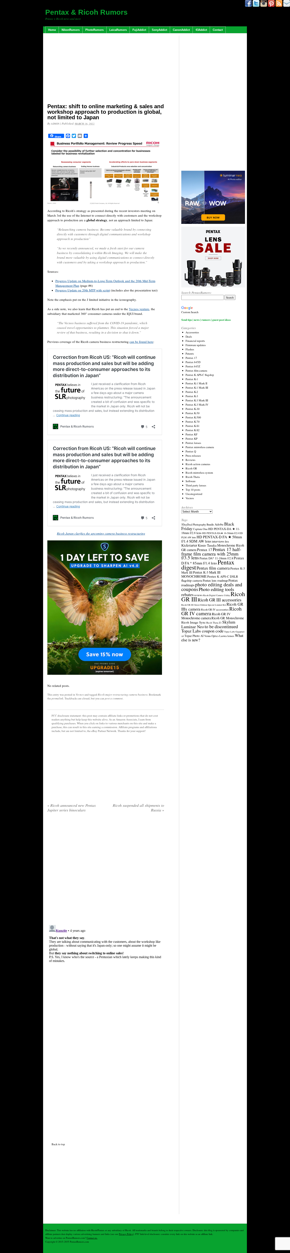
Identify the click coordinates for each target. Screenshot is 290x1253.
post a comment (114, 698)
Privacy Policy (126, 1234)
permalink (57, 698)
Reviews (190, 460)
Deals (189, 336)
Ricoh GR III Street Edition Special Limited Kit (203, 604)
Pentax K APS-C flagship (200, 375)
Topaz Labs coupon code (202, 631)
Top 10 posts (193, 490)
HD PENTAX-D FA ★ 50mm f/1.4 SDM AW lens (211, 539)
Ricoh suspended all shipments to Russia (138, 808)
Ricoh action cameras (198, 464)
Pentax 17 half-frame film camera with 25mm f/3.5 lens (211, 553)
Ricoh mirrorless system (199, 472)
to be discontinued (221, 626)
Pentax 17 (191, 358)
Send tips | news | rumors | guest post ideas (206, 320)
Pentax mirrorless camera (200, 447)
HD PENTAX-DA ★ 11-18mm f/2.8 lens (210, 531)
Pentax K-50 (193, 413)
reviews (198, 595)
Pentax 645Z (193, 366)
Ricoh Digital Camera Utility (216, 595)
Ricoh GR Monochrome (227, 618)
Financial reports (195, 341)
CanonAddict (181, 29)
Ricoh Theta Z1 (214, 622)
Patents (190, 353)
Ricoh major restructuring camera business (123, 694)
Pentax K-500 (193, 417)
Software (191, 481)
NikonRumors (71, 29)
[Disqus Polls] (105, 870)
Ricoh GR (191, 468)
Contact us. (92, 1237)
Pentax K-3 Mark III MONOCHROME (200, 574)
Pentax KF (191, 434)
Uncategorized (194, 494)
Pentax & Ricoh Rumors (86, 12)
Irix (227, 541)
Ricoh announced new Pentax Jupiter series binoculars (71, 808)
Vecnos (80, 694)
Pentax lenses (193, 443)
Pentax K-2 (192, 392)
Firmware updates (196, 345)
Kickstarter (189, 545)
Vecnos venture (139, 309)
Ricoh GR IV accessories (215, 609)
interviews (218, 541)
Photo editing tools (216, 589)
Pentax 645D (193, 362)
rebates (187, 594)
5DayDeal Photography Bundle (197, 524)
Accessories (192, 332)
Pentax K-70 (193, 421)
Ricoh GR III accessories (219, 600)
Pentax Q (191, 451)
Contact (218, 29)
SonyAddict (159, 29)
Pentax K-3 (192, 396)
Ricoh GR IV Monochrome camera (206, 615)
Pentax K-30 (193, 409)
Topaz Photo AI (194, 636)
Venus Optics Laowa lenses (219, 636)
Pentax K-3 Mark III (197, 400)
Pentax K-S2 (193, 430)
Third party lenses (196, 485)
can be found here (141, 342)
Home (52, 29)
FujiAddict (139, 29)
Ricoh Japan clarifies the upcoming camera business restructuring (101, 533)
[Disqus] (105, 976)
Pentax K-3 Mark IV (197, 404)
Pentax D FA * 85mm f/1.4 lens (212, 560)
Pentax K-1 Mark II (196, 383)
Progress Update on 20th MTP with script (82, 290)
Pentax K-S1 (193, 426)
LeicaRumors (118, 29)
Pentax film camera (196, 370)
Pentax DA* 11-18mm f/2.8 (216, 558)
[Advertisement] (106, 69)
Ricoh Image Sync (193, 622)
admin (55, 123)
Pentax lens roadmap (215, 580)
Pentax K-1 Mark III (197, 387)
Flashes (190, 349)
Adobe (219, 524)
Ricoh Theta (193, 477)
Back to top (58, 1144)
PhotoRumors (94, 29)
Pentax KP (191, 438)
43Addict (201, 29)
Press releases (193, 455)
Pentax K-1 (192, 379)
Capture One (200, 529)
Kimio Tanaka (207, 545)
